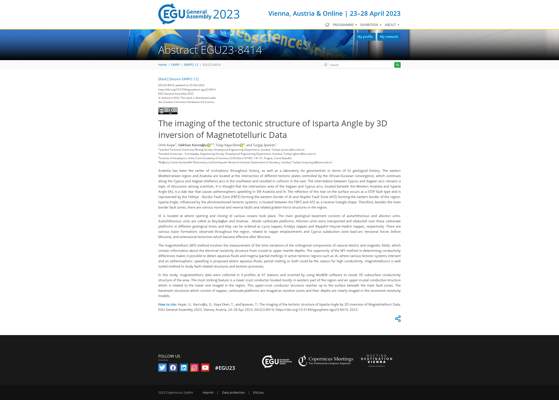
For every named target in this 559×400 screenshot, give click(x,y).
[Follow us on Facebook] (173, 368)
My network (389, 36)
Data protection (233, 393)
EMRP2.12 (191, 65)
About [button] (391, 25)
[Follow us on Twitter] (162, 368)
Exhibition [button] (369, 25)
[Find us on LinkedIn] (184, 368)
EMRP (175, 65)
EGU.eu (258, 393)
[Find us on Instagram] (194, 368)
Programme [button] (344, 25)
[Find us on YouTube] (205, 368)
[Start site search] (397, 65)
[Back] (163, 79)
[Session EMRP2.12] (183, 79)
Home (162, 65)
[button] (325, 65)
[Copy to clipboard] (397, 320)
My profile (365, 36)
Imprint (208, 393)
